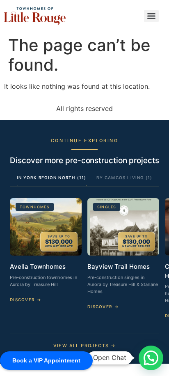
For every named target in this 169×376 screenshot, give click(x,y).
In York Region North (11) (52, 177)
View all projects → (84, 345)
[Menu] (151, 16)
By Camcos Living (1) (124, 177)
